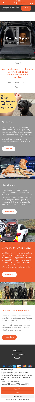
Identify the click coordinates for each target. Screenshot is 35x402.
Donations (8, 149)
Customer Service (17, 354)
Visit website (9, 211)
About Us (17, 358)
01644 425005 (17, 1)
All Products (17, 351)
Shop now (26, 8)
